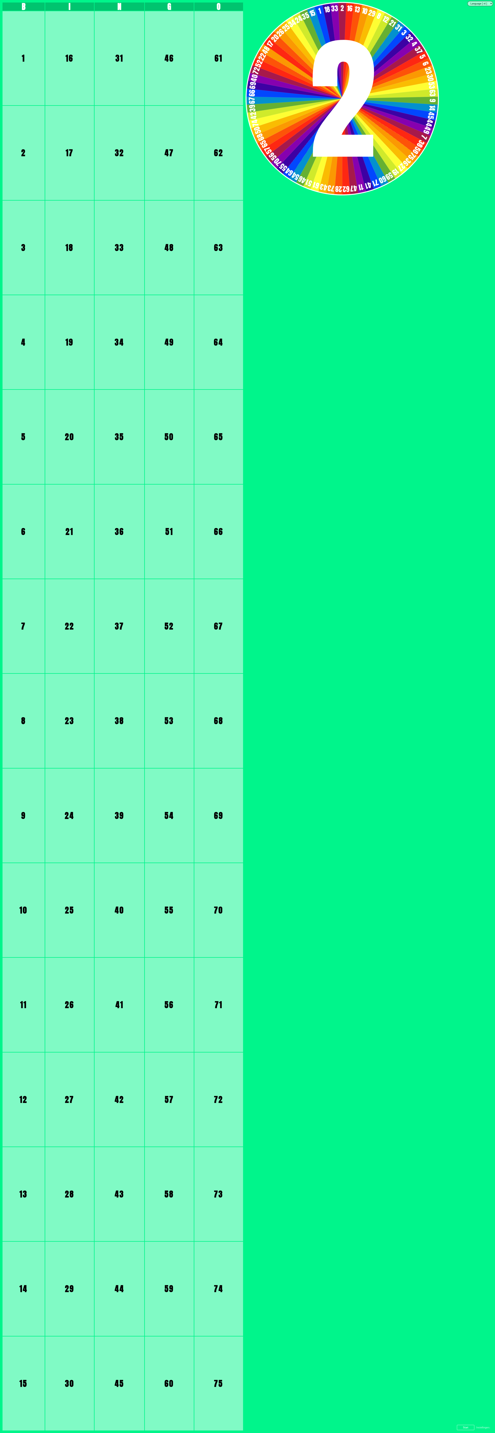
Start (465, 1427)
